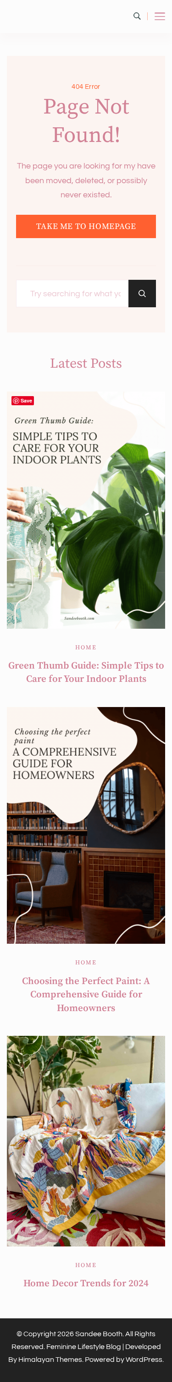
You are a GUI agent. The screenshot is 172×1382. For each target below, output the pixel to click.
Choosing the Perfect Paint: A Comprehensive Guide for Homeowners (86, 994)
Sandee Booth (98, 1334)
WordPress (144, 1359)
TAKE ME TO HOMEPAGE (86, 226)
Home (85, 647)
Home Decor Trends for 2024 (86, 1284)
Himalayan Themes (50, 1359)
